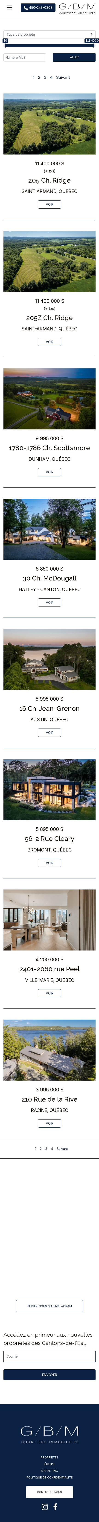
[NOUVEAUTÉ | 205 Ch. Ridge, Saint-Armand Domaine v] (26, 1191)
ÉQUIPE (49, 1464)
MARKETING (49, 1470)
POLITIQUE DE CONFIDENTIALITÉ (49, 1477)
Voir (49, 204)
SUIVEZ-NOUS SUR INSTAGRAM (49, 1306)
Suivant (63, 77)
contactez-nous (49, 1492)
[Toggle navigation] (9, 7)
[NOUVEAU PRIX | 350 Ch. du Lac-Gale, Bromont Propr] (26, 1220)
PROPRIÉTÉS (49, 1457)
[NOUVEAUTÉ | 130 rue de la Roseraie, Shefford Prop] (26, 1278)
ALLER (74, 57)
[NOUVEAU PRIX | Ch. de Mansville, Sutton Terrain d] (26, 1249)
